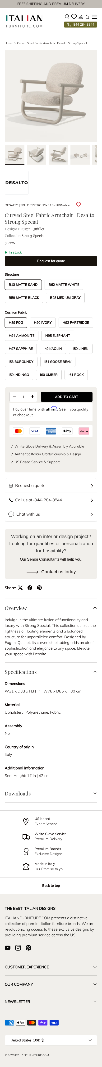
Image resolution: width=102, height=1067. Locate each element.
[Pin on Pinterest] (39, 587)
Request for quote (51, 261)
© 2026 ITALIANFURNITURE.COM (27, 1055)
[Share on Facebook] (30, 587)
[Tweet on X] (20, 587)
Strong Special (33, 235)
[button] (87, 17)
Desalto (11, 205)
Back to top (51, 885)
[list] (51, 96)
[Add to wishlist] (78, 205)
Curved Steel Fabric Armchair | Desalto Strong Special (52, 43)
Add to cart (66, 397)
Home (9, 43)
